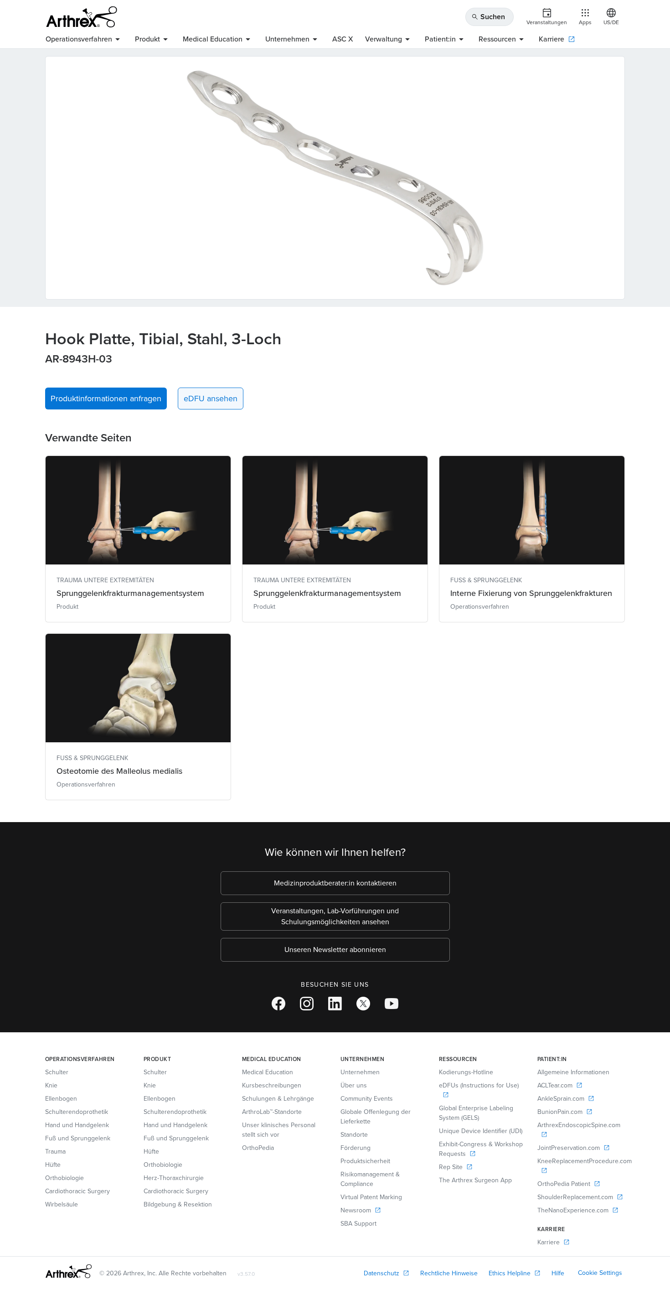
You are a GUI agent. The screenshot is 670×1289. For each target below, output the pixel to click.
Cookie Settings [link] (600, 1273)
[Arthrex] (81, 16)
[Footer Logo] (68, 1271)
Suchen (488, 16)
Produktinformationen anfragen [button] (106, 398)
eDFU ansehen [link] (210, 398)
